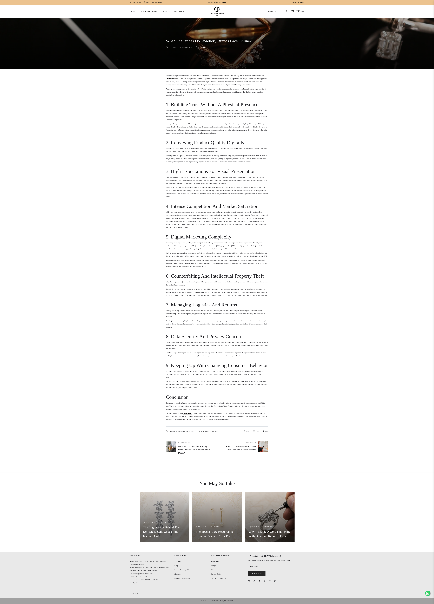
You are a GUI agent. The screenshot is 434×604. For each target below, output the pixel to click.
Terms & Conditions (218, 578)
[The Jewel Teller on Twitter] (254, 580)
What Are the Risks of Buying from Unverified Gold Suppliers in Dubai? (194, 449)
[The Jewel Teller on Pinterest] (259, 580)
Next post (249, 442)
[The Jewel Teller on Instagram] (265, 580)
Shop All (177, 574)
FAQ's (213, 566)
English (270, 11)
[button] (280, 11)
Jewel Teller (187, 413)
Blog (176, 566)
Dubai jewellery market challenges (182, 431)
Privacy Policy (216, 574)
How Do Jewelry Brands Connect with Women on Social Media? (240, 448)
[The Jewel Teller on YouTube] (270, 580)
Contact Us (215, 561)
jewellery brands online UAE (208, 431)
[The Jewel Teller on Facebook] (249, 580)
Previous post (186, 442)
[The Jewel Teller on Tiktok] (275, 580)
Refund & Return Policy (182, 578)
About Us (177, 561)
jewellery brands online (174, 79)
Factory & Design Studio (183, 570)
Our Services (215, 570)
